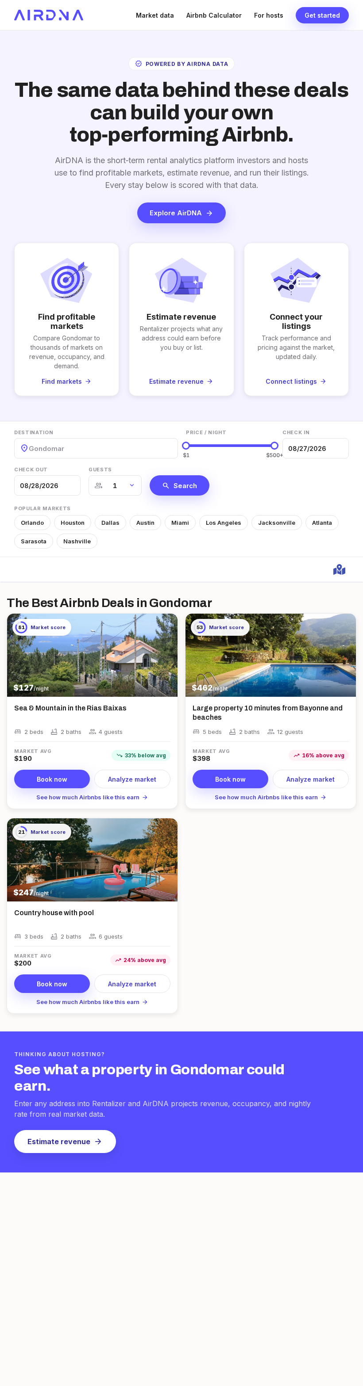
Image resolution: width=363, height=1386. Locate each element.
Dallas (110, 522)
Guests (100, 469)
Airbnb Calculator (214, 15)
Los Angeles (223, 522)
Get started (322, 15)
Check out (31, 469)
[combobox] (30, 448)
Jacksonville (276, 522)
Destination (33, 432)
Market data (155, 15)
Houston (73, 522)
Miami (180, 522)
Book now (52, 779)
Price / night (206, 432)
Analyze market (132, 779)
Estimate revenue (65, 1141)
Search (179, 485)
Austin (145, 522)
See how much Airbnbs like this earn (92, 797)
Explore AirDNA (181, 213)
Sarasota (33, 541)
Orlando (32, 522)
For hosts (268, 15)
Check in (295, 432)
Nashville (77, 541)
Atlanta (322, 522)
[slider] (186, 446)
